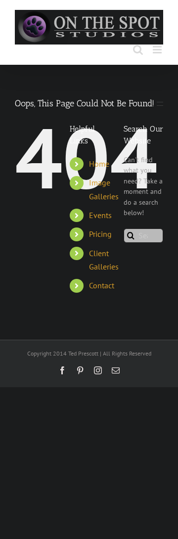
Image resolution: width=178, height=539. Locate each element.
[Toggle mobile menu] (158, 50)
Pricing (100, 234)
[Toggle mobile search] (138, 50)
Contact (101, 285)
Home (99, 164)
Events (100, 215)
